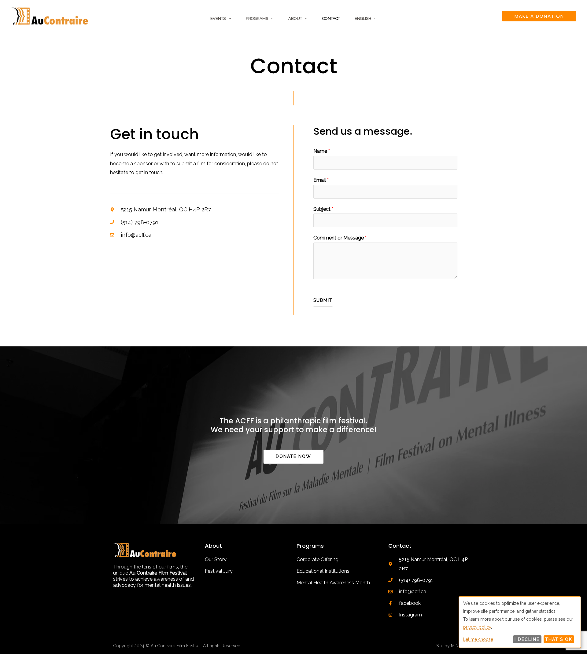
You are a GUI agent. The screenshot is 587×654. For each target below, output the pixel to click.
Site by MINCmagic (455, 645)
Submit (323, 300)
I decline (527, 639)
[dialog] (520, 622)
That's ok (558, 639)
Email (321, 180)
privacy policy (477, 627)
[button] (228, 18)
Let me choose (478, 639)
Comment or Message (340, 238)
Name (321, 151)
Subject (323, 209)
